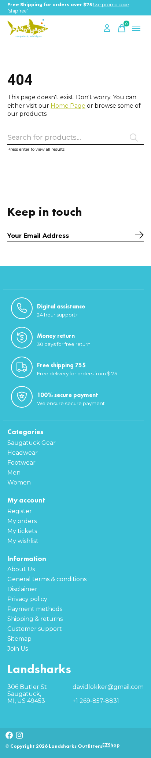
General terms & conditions (46, 579)
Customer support (34, 628)
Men (14, 472)
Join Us (17, 648)
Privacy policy (27, 599)
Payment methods (34, 608)
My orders (22, 521)
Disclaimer (22, 589)
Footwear (21, 462)
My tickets (22, 531)
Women (19, 482)
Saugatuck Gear (31, 442)
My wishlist (22, 540)
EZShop (110, 745)
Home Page (68, 105)
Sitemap (19, 638)
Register (19, 511)
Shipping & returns (35, 618)
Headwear (22, 452)
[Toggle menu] (136, 28)
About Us (21, 569)
